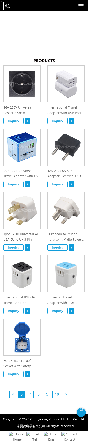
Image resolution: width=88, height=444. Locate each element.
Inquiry (13, 121)
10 (57, 394)
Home (17, 439)
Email (52, 439)
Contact (69, 439)
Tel (34, 439)
